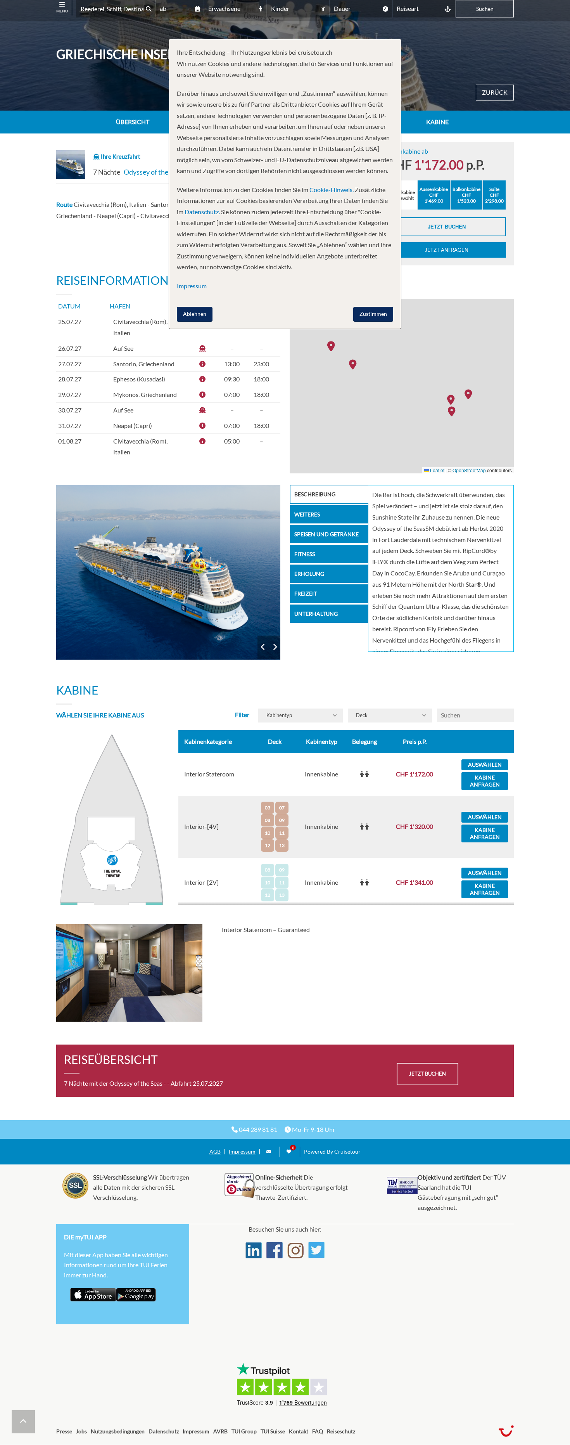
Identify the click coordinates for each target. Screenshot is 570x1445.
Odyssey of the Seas (153, 172)
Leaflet (436, 470)
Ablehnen (194, 313)
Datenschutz (164, 1431)
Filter (242, 714)
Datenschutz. (202, 211)
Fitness (304, 554)
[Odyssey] (168, 572)
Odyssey (168, 572)
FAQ (317, 1431)
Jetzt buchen (447, 227)
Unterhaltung (316, 613)
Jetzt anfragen (446, 250)
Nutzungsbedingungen (118, 1431)
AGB (215, 1151)
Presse (64, 1431)
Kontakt (298, 1431)
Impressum (242, 1151)
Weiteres (307, 514)
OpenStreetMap (469, 470)
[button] (453, 411)
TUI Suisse (273, 1431)
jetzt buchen (427, 1074)
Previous (263, 647)
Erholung (309, 573)
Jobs (81, 1431)
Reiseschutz (341, 1431)
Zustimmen (373, 313)
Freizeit (305, 593)
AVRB (220, 1431)
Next (274, 647)
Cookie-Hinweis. (331, 189)
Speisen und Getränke (326, 534)
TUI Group (244, 1431)
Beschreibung (314, 494)
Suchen (485, 8)
